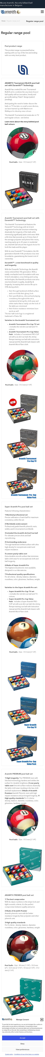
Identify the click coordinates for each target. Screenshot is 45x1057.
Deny (22, 1044)
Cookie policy (9, 1054)
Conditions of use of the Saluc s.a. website (26, 1054)
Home (3, 21)
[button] (42, 1020)
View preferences (22, 1049)
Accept (22, 1038)
